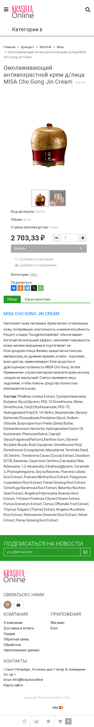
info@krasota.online (28, 680)
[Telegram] (27, 288)
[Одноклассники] (20, 288)
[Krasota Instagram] (8, 605)
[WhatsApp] (41, 288)
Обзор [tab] (12, 299)
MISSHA (45, 47)
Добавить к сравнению (38, 265)
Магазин (57, 623)
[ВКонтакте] (14, 288)
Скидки (9, 634)
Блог (54, 628)
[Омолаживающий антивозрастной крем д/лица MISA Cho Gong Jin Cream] (48, 138)
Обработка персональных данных (22, 647)
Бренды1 (27, 47)
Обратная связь (16, 639)
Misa (60, 47)
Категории (25, 29)
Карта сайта (13, 685)
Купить (20, 248)
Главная (9, 47)
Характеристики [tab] (37, 299)
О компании (13, 623)
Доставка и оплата (19, 628)
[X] (34, 288)
